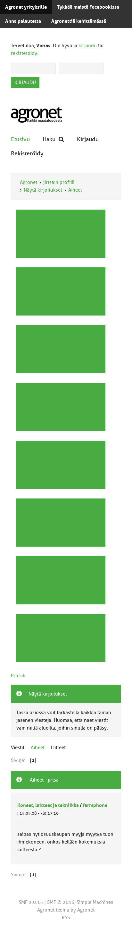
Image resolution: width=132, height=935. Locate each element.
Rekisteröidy (27, 153)
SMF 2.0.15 (31, 902)
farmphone (95, 805)
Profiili (18, 676)
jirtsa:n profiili (58, 182)
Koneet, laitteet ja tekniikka (48, 805)
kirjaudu (87, 45)
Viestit (17, 747)
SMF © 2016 (60, 902)
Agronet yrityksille (26, 7)
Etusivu (20, 139)
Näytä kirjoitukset (43, 190)
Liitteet (58, 747)
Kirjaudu (88, 139)
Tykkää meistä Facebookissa (88, 7)
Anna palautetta (23, 21)
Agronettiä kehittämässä (78, 21)
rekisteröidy (24, 53)
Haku (49, 139)
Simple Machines (95, 902)
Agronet (28, 182)
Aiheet (75, 190)
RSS (66, 918)
